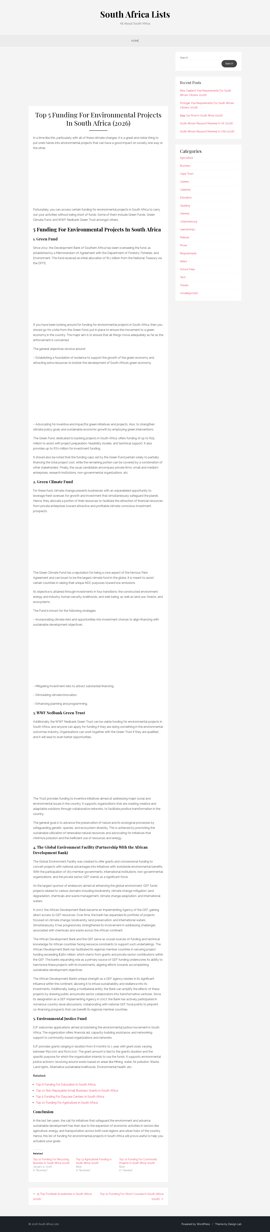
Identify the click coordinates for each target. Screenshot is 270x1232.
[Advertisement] (98, 79)
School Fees (187, 269)
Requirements (188, 253)
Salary (183, 261)
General (184, 213)
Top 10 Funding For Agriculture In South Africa (67, 1102)
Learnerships (187, 229)
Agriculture (186, 157)
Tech (183, 277)
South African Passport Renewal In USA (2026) (207, 131)
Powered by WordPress (195, 1224)
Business (185, 165)
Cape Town (186, 173)
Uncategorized (189, 293)
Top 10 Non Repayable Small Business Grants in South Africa (77, 1090)
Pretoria (184, 237)
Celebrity (185, 189)
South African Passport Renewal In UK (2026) (206, 123)
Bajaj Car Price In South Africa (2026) (201, 115)
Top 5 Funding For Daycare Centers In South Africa (70, 1096)
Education (186, 197)
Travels (184, 285)
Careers (184, 181)
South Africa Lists (135, 14)
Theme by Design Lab (228, 1224)
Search (184, 57)
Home (135, 40)
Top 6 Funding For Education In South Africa (66, 1084)
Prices (183, 245)
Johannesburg (188, 221)
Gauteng (185, 205)
